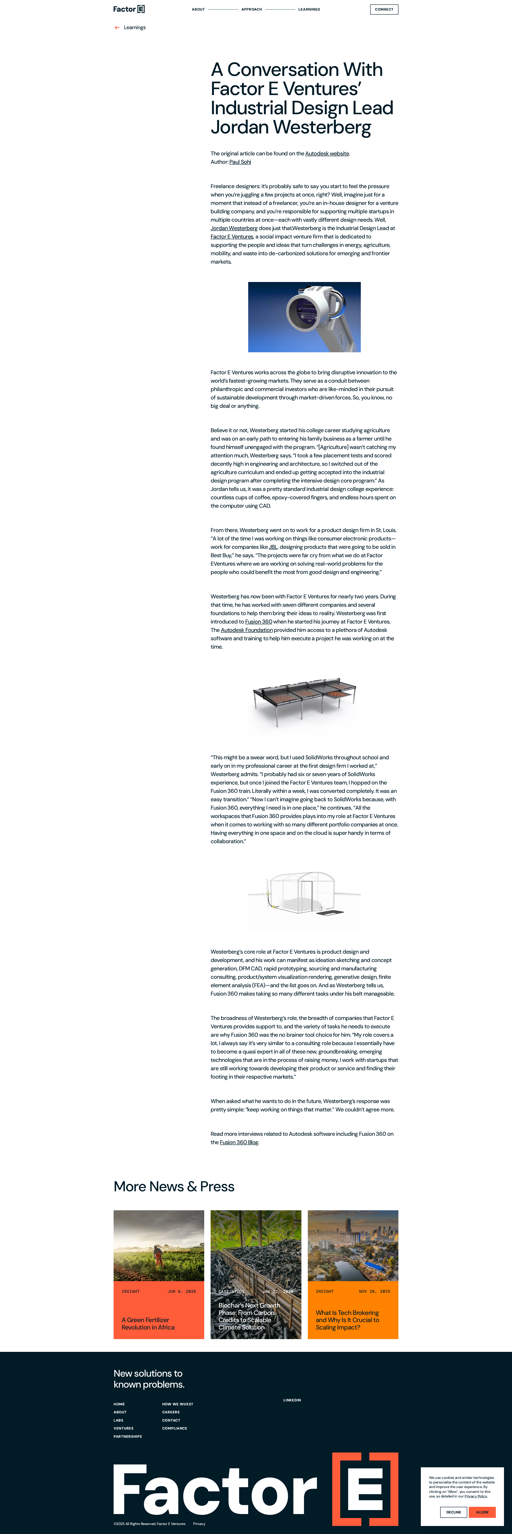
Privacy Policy (476, 1496)
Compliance (174, 1428)
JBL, (273, 547)
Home (119, 1404)
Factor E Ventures (232, 236)
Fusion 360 (258, 621)
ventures (124, 1428)
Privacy (199, 1523)
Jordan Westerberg (234, 228)
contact (171, 1420)
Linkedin (292, 1400)
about (120, 1412)
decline (453, 1512)
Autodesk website (327, 153)
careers (171, 1412)
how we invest (177, 1404)
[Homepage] (129, 9)
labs (118, 1420)
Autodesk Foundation (247, 630)
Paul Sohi (240, 162)
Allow (482, 1512)
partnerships (128, 1436)
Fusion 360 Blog (239, 1142)
